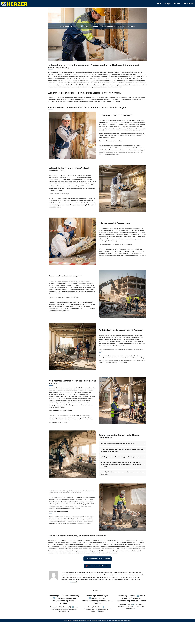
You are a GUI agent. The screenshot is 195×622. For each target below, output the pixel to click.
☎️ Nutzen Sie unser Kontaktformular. (97, 566)
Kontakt (122, 620)
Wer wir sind (109, 620)
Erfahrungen (118, 620)
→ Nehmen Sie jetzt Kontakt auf (97, 558)
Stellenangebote (128, 620)
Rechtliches (81, 620)
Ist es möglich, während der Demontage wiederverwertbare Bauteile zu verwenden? (121, 473)
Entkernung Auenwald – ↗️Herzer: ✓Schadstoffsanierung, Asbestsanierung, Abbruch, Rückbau (131, 598)
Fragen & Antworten (87, 620)
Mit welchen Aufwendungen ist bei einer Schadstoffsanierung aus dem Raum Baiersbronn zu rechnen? (121, 450)
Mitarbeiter (114, 620)
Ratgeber (99, 620)
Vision (93, 620)
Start (159, 3)
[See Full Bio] (78, 582)
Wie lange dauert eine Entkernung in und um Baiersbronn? (118, 443)
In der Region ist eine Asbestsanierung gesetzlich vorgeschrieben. (120, 457)
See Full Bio (73, 582)
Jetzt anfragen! (188, 3)
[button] (171, 3)
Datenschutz (104, 620)
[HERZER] (14, 3)
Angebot (95, 620)
